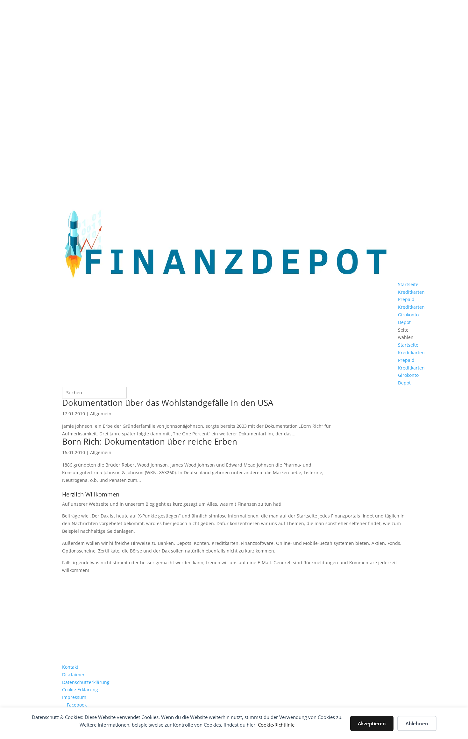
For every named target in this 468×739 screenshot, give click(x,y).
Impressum (74, 697)
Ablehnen (417, 723)
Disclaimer (73, 675)
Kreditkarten (411, 292)
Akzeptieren (372, 723)
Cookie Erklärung (80, 689)
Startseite (408, 284)
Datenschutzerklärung (86, 682)
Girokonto (408, 315)
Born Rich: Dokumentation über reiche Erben (149, 441)
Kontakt (70, 667)
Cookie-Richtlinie (276, 724)
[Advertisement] (234, 618)
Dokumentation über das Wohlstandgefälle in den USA (167, 402)
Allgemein (100, 414)
